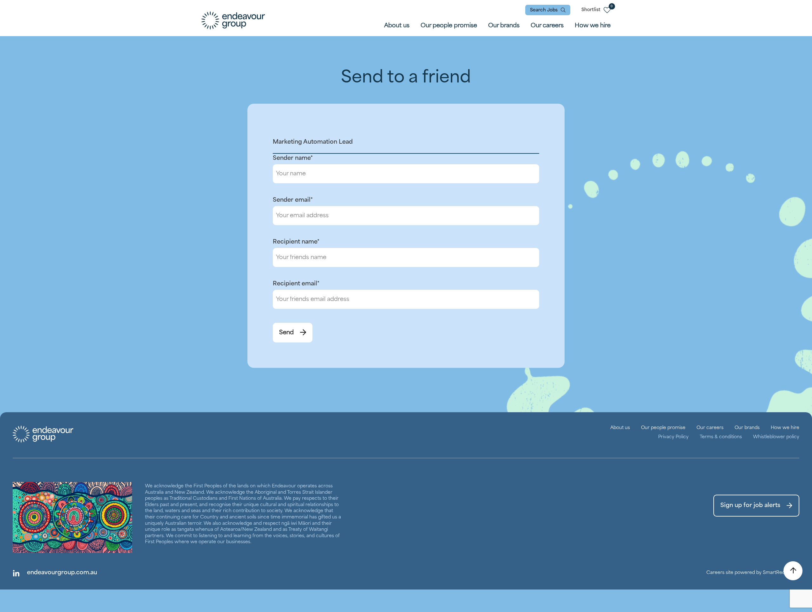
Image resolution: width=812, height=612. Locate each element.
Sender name (293, 158)
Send (286, 332)
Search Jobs (544, 10)
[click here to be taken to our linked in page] (16, 573)
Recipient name (296, 242)
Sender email (293, 200)
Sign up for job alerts (750, 505)
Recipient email (296, 284)
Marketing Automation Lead (313, 142)
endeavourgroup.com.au (62, 573)
